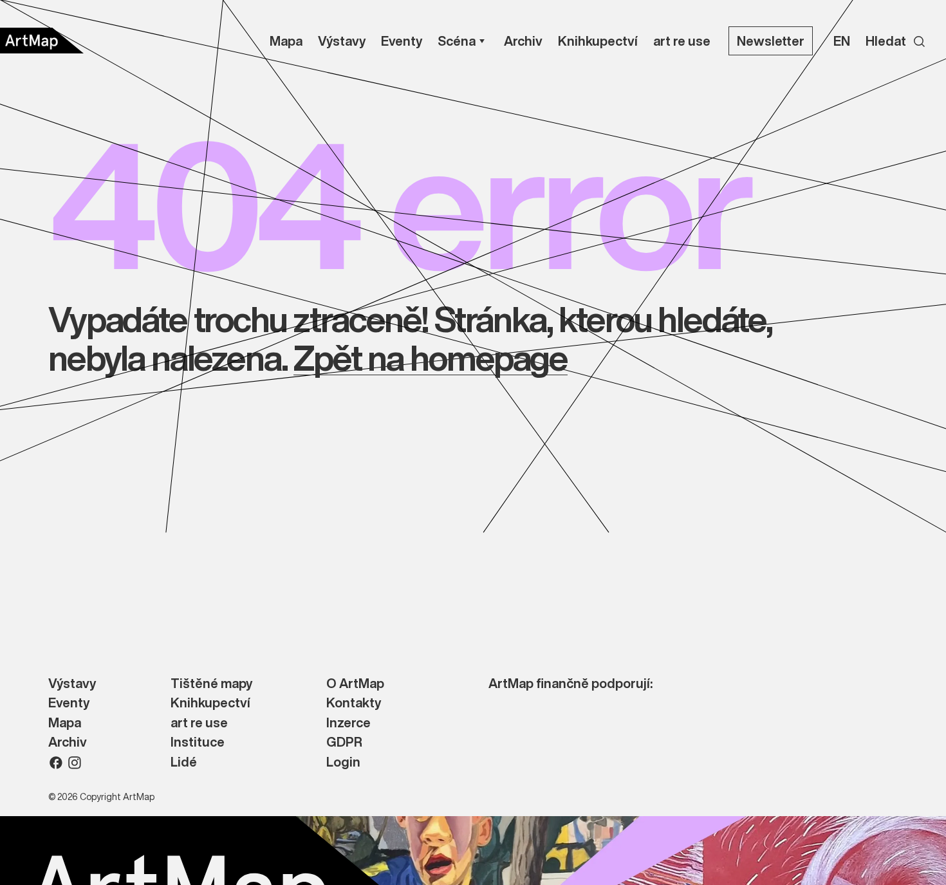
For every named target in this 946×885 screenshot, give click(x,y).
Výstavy (72, 684)
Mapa (64, 723)
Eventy (68, 703)
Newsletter (770, 41)
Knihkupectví (210, 703)
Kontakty (353, 703)
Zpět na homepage (430, 358)
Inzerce (348, 723)
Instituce (198, 742)
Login (343, 762)
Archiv (67, 742)
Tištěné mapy (211, 684)
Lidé (184, 762)
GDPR (344, 742)
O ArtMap (355, 684)
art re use (199, 723)
